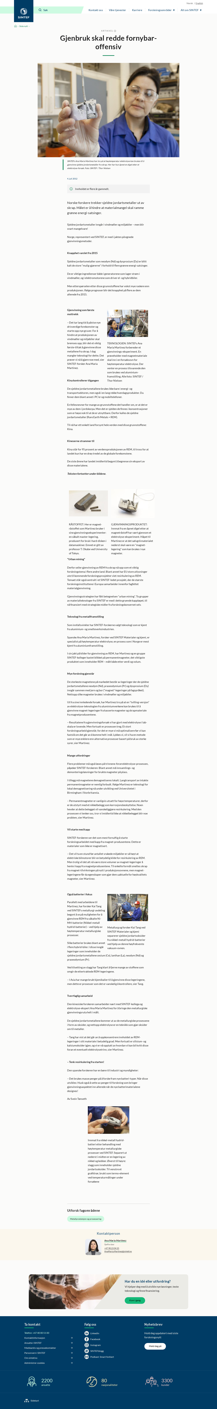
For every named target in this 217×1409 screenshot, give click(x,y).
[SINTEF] (23, 11)
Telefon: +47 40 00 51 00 (36, 1332)
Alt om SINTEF (190, 10)
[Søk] (40, 10)
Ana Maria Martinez (115, 1240)
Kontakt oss (96, 10)
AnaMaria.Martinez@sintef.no (118, 1251)
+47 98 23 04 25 (111, 1248)
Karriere (137, 10)
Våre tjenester (117, 10)
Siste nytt (23, 26)
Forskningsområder (160, 10)
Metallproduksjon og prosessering (85, 1219)
